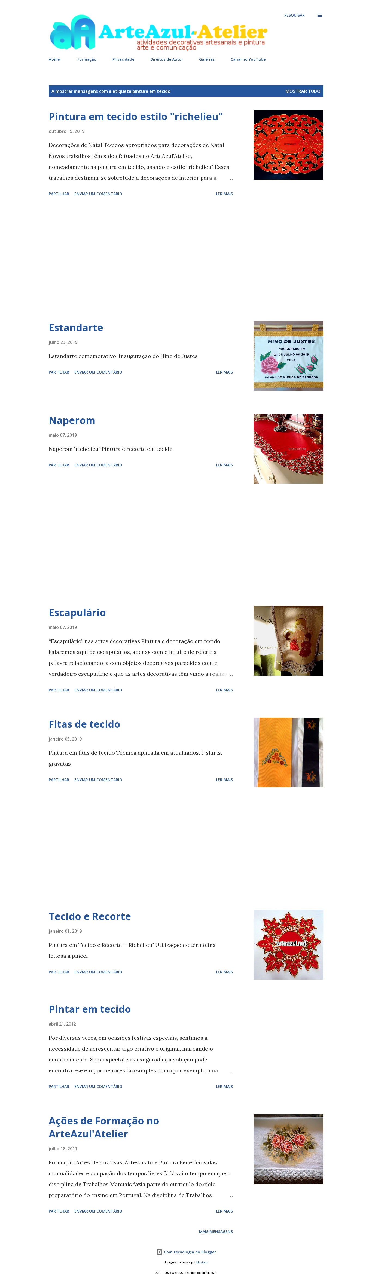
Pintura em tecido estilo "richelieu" (136, 116)
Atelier (55, 59)
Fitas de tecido (84, 724)
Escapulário (77, 612)
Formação (86, 59)
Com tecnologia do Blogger (189, 1252)
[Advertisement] (141, 260)
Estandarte (76, 327)
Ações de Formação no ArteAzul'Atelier (104, 1127)
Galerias (207, 59)
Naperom (72, 420)
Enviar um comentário (98, 193)
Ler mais (224, 193)
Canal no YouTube (248, 59)
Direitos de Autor (166, 59)
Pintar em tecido (90, 1009)
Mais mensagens (216, 1231)
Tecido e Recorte (90, 916)
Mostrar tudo (303, 91)
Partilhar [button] (59, 193)
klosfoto (201, 1262)
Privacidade (123, 59)
